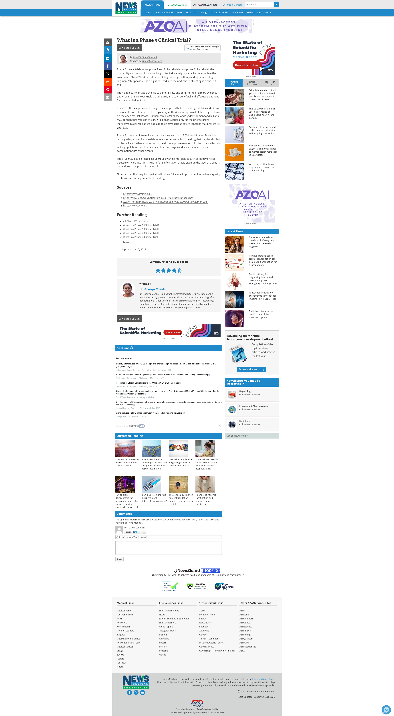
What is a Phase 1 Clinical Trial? (141, 229)
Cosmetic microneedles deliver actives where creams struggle (127, 462)
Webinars (164, 638)
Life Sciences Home (177, 4)
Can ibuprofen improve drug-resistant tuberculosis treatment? (154, 497)
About (202, 610)
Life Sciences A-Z (167, 622)
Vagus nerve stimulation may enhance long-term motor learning (261, 167)
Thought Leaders (125, 630)
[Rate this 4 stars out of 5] (174, 270)
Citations (123, 348)
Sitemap (203, 626)
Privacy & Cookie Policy (211, 642)
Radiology (244, 421)
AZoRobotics (245, 626)
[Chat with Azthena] (386, 709)
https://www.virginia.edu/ (137, 194)
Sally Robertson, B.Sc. (152, 60)
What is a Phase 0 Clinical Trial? (141, 225)
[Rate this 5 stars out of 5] (179, 270)
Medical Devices (125, 646)
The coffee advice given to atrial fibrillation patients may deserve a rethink (181, 499)
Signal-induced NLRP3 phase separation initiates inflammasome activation (149, 413)
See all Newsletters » (237, 435)
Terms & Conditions (209, 638)
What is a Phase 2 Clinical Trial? (141, 233)
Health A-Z (122, 622)
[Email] (108, 97)
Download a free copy (251, 369)
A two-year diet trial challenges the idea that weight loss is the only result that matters (154, 464)
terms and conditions (263, 679)
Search (202, 618)
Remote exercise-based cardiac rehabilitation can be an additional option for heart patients (263, 260)
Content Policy (206, 646)
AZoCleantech (246, 618)
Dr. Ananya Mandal (153, 289)
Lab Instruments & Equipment (174, 618)
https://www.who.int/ (135, 205)
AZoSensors (245, 630)
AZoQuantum (246, 638)
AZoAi (242, 650)
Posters (120, 658)
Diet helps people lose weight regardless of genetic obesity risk (180, 462)
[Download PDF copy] (108, 42)
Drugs (120, 650)
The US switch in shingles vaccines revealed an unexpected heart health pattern (262, 113)
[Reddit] (108, 82)
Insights (121, 634)
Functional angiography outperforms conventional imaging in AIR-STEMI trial (262, 295)
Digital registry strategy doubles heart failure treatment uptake (261, 314)
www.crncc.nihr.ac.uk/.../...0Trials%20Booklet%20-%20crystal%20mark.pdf (165, 201)
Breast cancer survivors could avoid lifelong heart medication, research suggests (262, 242)
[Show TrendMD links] (220, 425)
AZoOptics (244, 622)
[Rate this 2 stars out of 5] (163, 270)
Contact (203, 634)
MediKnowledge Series (128, 638)
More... (127, 242)
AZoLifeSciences (247, 646)
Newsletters (205, 622)
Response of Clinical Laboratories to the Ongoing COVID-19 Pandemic (147, 383)
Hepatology (245, 391)
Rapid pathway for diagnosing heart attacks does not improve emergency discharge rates (263, 279)
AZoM (242, 610)
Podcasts (121, 662)
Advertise (204, 630)
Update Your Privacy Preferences (257, 691)
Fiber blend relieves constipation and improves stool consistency (205, 499)
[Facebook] (108, 66)
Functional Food (125, 614)
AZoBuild (244, 642)
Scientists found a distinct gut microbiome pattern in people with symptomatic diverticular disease (262, 95)
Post (119, 559)
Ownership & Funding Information (217, 650)
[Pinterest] (108, 89)
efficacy (142, 139)
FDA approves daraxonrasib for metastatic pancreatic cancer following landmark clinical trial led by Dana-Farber (126, 502)
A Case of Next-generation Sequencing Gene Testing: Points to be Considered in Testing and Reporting (162, 375)
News (119, 618)
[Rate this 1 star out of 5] (158, 270)
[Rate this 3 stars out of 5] (168, 270)
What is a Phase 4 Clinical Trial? (141, 237)
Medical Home (152, 4)
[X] (108, 74)
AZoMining (245, 634)
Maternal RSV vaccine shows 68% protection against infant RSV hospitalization (206, 464)
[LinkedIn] (108, 58)
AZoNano (244, 614)
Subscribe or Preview (249, 394)
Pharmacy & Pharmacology (253, 406)
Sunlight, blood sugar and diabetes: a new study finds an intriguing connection (263, 130)
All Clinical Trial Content (136, 221)
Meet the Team (207, 614)
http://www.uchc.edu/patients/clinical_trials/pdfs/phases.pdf (158, 198)
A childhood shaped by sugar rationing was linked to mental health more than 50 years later (263, 150)
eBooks (120, 654)
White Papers (123, 626)
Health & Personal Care (129, 642)
